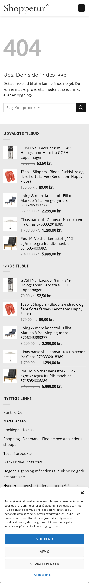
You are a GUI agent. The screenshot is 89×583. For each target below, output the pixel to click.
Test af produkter (18, 453)
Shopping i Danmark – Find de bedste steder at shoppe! (43, 441)
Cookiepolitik (42, 575)
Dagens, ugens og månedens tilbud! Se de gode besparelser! (44, 473)
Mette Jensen (14, 421)
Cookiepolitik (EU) (18, 429)
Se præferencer (44, 564)
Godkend (44, 539)
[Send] (81, 107)
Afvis (44, 551)
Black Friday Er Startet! (22, 462)
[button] (82, 492)
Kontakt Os (12, 412)
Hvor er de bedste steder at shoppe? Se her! (41, 485)
